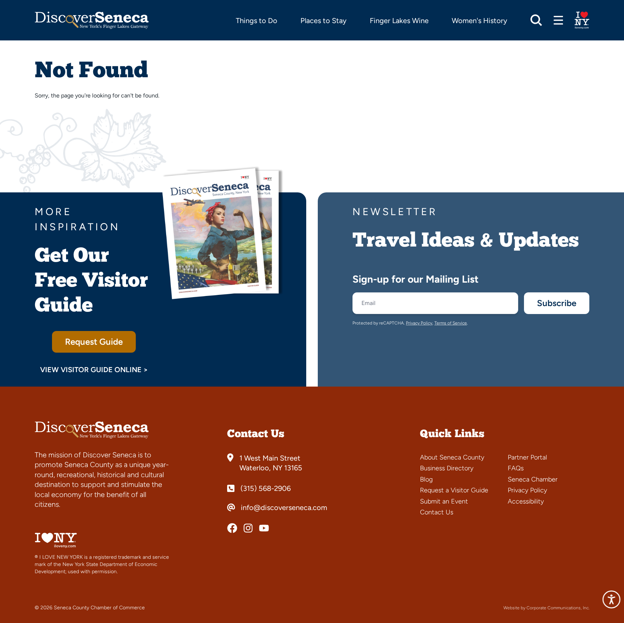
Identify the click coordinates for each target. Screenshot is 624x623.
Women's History (479, 20)
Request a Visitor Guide (454, 490)
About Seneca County (452, 457)
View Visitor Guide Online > (94, 369)
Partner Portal (527, 457)
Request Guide (94, 341)
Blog (426, 479)
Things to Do (256, 20)
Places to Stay (323, 20)
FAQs (516, 468)
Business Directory (446, 468)
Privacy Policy (419, 323)
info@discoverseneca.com (284, 507)
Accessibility (526, 501)
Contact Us (436, 512)
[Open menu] (558, 20)
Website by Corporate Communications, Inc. (546, 607)
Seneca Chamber (533, 479)
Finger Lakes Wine (399, 20)
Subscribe (556, 303)
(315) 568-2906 (265, 488)
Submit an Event (444, 501)
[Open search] (536, 20)
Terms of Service (450, 323)
